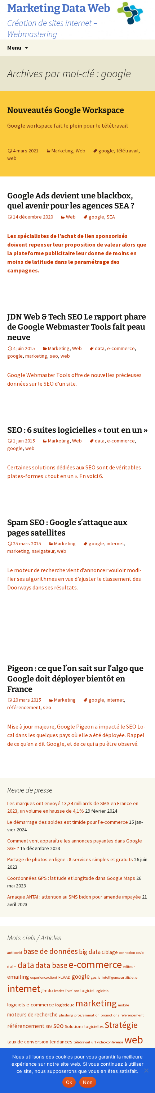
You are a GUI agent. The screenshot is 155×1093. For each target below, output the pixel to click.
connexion (127, 952)
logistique (64, 1004)
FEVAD (64, 977)
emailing (18, 976)
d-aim (12, 966)
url (93, 1042)
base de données (50, 951)
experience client (43, 977)
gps (94, 977)
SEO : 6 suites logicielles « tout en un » (77, 430)
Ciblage (110, 952)
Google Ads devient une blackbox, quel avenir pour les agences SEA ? (70, 201)
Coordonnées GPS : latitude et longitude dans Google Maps (71, 878)
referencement (132, 1015)
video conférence (110, 1042)
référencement (23, 707)
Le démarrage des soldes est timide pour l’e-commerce (67, 822)
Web (80, 150)
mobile (123, 1005)
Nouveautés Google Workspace (65, 110)
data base (51, 965)
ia (99, 977)
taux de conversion (27, 1041)
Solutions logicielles (84, 1026)
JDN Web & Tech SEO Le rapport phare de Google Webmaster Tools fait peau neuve (76, 327)
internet (115, 543)
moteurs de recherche (32, 1014)
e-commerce (121, 348)
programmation (86, 1015)
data (100, 348)
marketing (36, 356)
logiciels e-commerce (30, 1004)
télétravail (127, 150)
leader (59, 990)
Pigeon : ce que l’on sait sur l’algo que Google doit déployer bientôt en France (75, 678)
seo (54, 356)
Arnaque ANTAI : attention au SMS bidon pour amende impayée (74, 897)
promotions (110, 1015)
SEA (111, 216)
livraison (72, 990)
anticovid (14, 952)
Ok (69, 1082)
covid (140, 952)
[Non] (146, 1070)
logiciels (102, 990)
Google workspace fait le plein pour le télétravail (67, 125)
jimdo (47, 990)
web (12, 158)
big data (90, 952)
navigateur (43, 551)
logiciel (87, 990)
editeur (129, 966)
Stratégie (121, 1024)
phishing (66, 1015)
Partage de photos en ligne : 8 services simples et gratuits (70, 859)
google (106, 150)
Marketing (62, 150)
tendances (60, 1041)
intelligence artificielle (119, 977)
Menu (14, 47)
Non (88, 1082)
